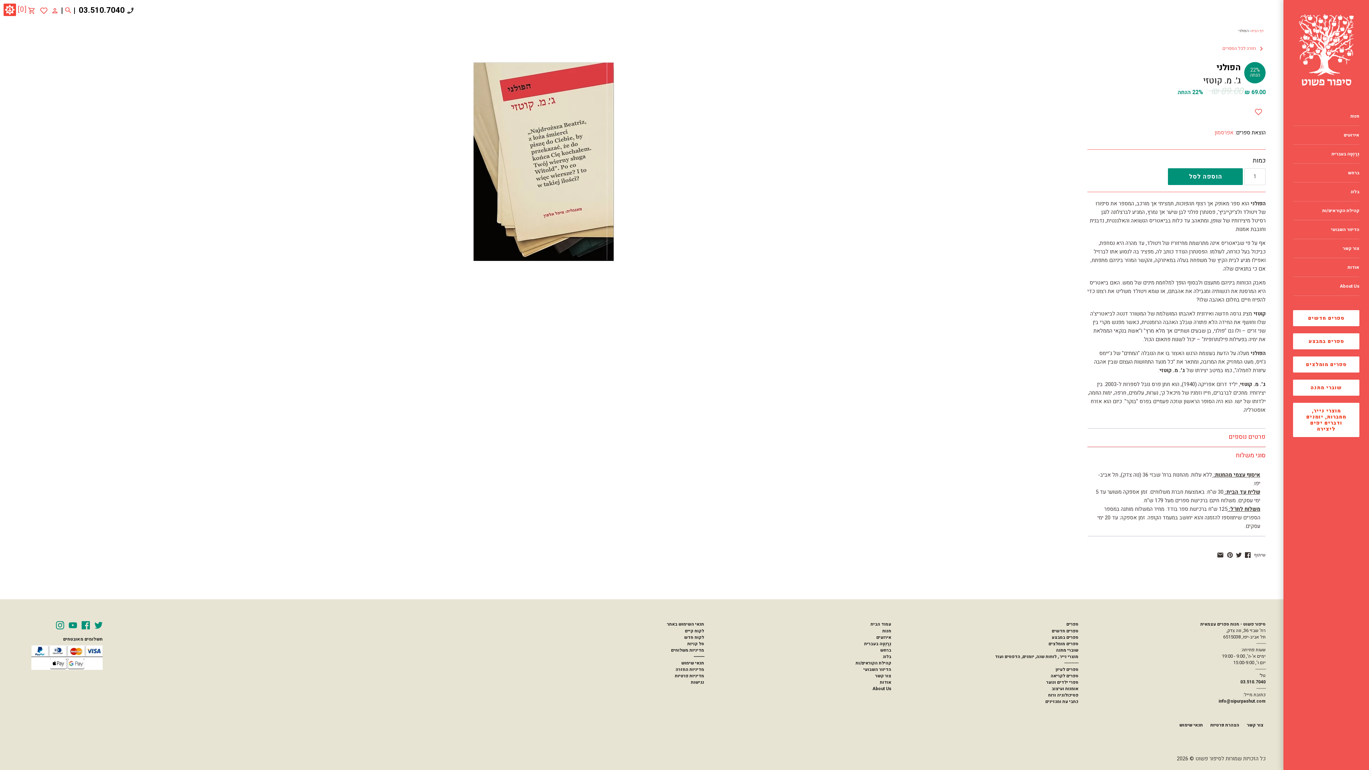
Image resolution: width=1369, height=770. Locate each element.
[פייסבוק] (1248, 555)
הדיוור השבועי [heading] (1345, 229)
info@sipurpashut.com (1242, 701)
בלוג (887, 656)
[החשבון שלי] (55, 10)
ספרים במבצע (1326, 341)
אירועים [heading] (1351, 135)
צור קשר (883, 676)
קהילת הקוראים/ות (873, 663)
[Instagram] (60, 625)
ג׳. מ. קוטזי (1222, 81)
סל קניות (695, 644)
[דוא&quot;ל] (1220, 555)
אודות (885, 682)
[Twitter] (98, 625)
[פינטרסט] (1230, 555)
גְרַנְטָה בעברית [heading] (1345, 154)
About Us (881, 689)
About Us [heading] (1349, 286)
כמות (1259, 160)
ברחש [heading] (1353, 173)
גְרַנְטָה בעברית (877, 644)
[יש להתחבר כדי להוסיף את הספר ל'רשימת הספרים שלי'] (43, 10)
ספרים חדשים (1326, 318)
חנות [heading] (1354, 116)
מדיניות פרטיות (689, 676)
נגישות (697, 682)
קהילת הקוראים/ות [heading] (1340, 210)
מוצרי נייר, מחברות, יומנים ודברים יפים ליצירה (1326, 420)
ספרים (1072, 624)
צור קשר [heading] (1351, 248)
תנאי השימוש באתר (685, 624)
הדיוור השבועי (877, 669)
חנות (886, 631)
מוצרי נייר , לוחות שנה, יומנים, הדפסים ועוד (1036, 656)
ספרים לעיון (1067, 669)
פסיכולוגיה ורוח (1063, 695)
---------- (1071, 663)
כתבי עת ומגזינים (1061, 701)
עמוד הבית (881, 624)
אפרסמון (1224, 133)
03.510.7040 (102, 10)
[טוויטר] (1239, 555)
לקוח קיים (694, 631)
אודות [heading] (1353, 267)
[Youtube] (73, 625)
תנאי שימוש (692, 663)
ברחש (885, 650)
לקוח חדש (694, 637)
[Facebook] (86, 625)
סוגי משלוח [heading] (1251, 455)
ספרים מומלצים (1326, 364)
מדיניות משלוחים (687, 650)
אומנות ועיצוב (1065, 689)
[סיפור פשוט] (1326, 50)
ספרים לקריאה (1064, 676)
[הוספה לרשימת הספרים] (1258, 110)
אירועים (883, 637)
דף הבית (1257, 31)
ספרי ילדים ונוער (1062, 682)
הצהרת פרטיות (1224, 725)
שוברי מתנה (1326, 387)
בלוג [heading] (1354, 192)
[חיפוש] (68, 10)
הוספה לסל (1205, 176)
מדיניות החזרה (690, 669)
